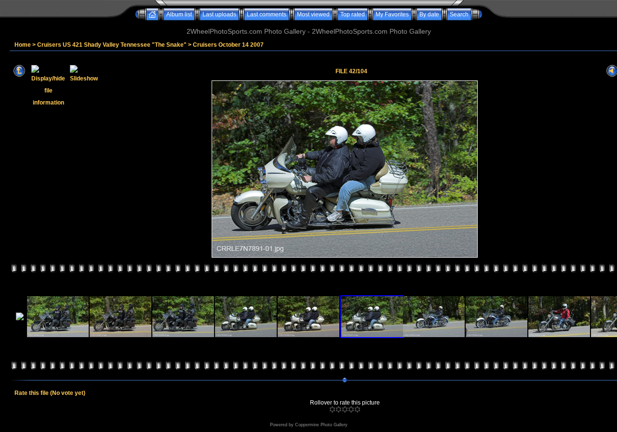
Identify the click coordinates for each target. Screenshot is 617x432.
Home (22, 44)
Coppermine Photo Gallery (321, 424)
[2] (338, 409)
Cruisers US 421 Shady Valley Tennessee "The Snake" (112, 44)
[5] (357, 409)
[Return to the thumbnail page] (19, 71)
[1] (332, 409)
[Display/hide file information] (48, 71)
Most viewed (313, 14)
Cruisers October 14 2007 (228, 44)
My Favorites (392, 14)
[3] (345, 409)
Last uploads (219, 14)
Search (459, 14)
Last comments (266, 14)
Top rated (352, 14)
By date (429, 14)
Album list (179, 14)
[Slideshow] (83, 71)
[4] (351, 409)
